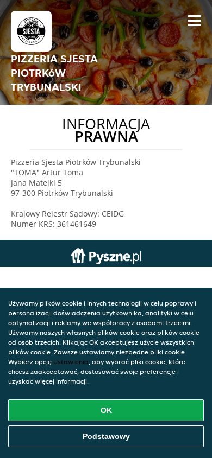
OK (106, 410)
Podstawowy (106, 436)
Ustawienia (71, 362)
